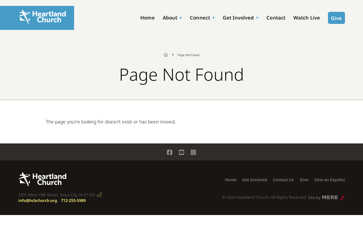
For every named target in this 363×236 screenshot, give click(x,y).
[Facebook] (170, 153)
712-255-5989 (73, 200)
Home (147, 17)
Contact (275, 17)
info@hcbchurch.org (37, 200)
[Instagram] (193, 153)
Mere (327, 196)
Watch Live (306, 17)
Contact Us (283, 179)
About (170, 17)
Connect (200, 17)
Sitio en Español (329, 179)
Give (336, 18)
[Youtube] (181, 153)
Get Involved (238, 17)
